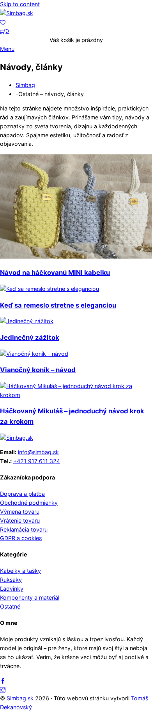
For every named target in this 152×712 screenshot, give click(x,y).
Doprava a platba (22, 493)
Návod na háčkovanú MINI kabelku (55, 272)
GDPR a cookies (21, 538)
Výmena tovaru (19, 511)
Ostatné (10, 606)
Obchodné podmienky (29, 502)
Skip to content (20, 4)
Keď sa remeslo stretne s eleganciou (58, 305)
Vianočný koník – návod (38, 370)
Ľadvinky (11, 588)
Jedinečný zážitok (29, 337)
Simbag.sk (20, 698)
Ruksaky (11, 579)
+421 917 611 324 (36, 461)
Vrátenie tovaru (20, 520)
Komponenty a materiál (29, 597)
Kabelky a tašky (20, 570)
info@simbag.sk (38, 452)
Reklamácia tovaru (24, 529)
